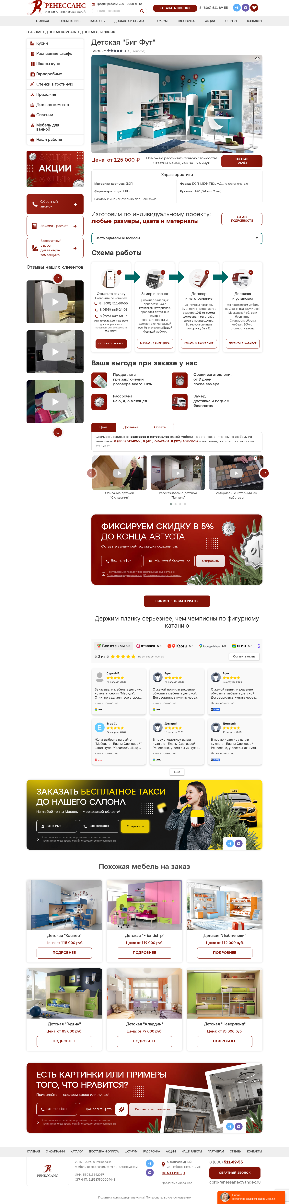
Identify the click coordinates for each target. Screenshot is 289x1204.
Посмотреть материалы (177, 601)
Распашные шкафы (54, 54)
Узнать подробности (242, 219)
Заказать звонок (175, 8)
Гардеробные (49, 74)
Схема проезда (173, 1173)
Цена (103, 427)
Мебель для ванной (47, 127)
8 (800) (226, 1162)
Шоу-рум (161, 21)
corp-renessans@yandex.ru (234, 1182)
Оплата (160, 427)
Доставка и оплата (129, 21)
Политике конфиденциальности (124, 575)
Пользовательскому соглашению (162, 575)
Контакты (254, 21)
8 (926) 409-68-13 (213, 13)
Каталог (96, 21)
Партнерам (216, 1151)
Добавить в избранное (177, 1183)
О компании (69, 21)
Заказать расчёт (242, 161)
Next (58, 432)
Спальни (44, 115)
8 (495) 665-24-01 (213, 3)
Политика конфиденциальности (121, 1197)
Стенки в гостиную (54, 84)
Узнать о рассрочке (199, 343)
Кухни (42, 43)
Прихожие (46, 95)
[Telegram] (237, 8)
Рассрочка (186, 21)
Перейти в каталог (243, 343)
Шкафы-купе (48, 64)
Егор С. (112, 723)
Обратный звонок (235, 1173)
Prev (58, 278)
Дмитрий (229, 723)
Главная (42, 21)
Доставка (130, 427)
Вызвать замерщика (155, 343)
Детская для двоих (97, 32)
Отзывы (231, 21)
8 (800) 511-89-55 (213, 8)
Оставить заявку (111, 344)
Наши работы (49, 140)
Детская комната (60, 32)
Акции (210, 21)
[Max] (245, 8)
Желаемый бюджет (170, 560)
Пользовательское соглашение (168, 1197)
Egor (226, 673)
